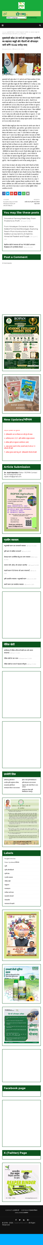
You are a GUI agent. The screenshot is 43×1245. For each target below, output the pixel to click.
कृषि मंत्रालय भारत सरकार (29, 782)
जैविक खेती (7, 881)
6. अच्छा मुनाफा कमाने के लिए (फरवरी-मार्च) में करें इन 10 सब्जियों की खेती (19, 444)
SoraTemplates (17, 1229)
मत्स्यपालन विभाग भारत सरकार (12, 788)
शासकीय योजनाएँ (9, 896)
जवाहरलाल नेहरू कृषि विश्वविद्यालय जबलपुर (27, 790)
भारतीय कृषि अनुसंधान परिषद (11, 782)
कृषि (6, 866)
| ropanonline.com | (20, 1223)
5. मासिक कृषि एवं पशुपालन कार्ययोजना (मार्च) (16, 439)
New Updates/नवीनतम (12, 862)
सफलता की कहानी (9, 903)
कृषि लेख (7, 873)
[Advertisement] (21, 614)
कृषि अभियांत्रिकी (9, 870)
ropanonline (7, 49)
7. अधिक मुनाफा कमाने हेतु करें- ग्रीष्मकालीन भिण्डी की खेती (20, 449)
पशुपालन (7, 885)
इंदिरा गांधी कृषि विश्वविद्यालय (29, 780)
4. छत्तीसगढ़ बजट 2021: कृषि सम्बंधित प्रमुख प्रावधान (19, 435)
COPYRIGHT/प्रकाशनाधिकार (29, 1210)
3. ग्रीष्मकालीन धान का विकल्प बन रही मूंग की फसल (18, 431)
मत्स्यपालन (7, 888)
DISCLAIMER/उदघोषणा (21, 1212)
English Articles (10, 858)
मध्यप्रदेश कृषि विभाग (9, 785)
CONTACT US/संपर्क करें (12, 1210)
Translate (23, 20)
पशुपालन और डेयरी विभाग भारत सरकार (30, 786)
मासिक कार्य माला (9, 892)
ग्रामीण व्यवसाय (9, 877)
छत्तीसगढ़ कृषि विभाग (9, 780)
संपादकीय (7, 900)
